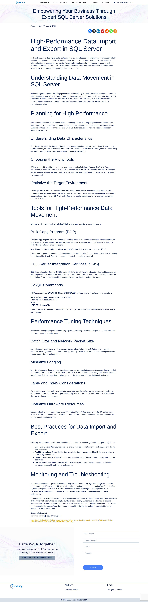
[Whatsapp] (111, 31)
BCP (39, 520)
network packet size (91, 520)
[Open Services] (49, 2)
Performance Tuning (37, 521)
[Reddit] (107, 31)
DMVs (71, 520)
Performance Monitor (105, 520)
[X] (94, 31)
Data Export (56, 520)
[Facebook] (90, 31)
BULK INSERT (46, 520)
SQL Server (47, 521)
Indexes (75, 520)
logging (81, 520)
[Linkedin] (98, 31)
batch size (34, 520)
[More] (115, 31)
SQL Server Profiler (58, 521)
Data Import (64, 520)
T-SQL (72, 521)
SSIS (67, 521)
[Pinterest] (102, 31)
